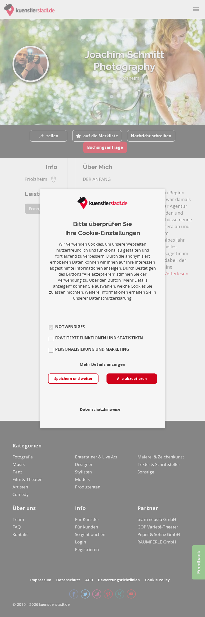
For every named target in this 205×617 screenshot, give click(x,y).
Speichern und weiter (73, 378)
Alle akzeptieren (132, 378)
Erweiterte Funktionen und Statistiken (99, 338)
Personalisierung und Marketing (92, 349)
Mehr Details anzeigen (102, 364)
